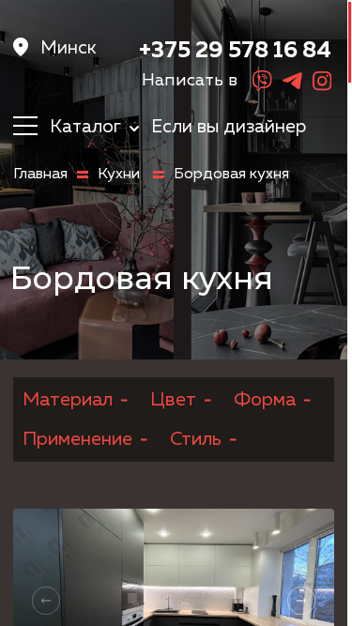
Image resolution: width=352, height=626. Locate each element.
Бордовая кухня (231, 174)
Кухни (121, 174)
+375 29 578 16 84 (235, 50)
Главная (40, 174)
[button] (301, 601)
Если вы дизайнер (228, 127)
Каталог (88, 127)
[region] (176, 313)
